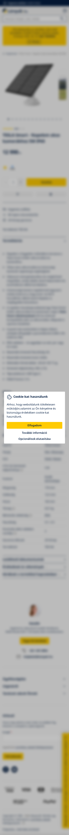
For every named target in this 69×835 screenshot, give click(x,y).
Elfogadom (34, 425)
